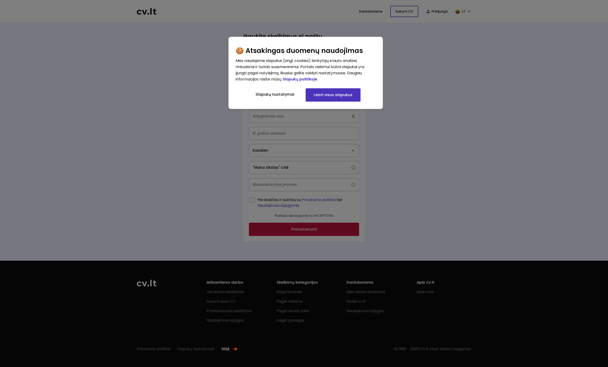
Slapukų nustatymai (275, 94)
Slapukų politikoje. (300, 79)
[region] (305, 73)
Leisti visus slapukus (333, 95)
